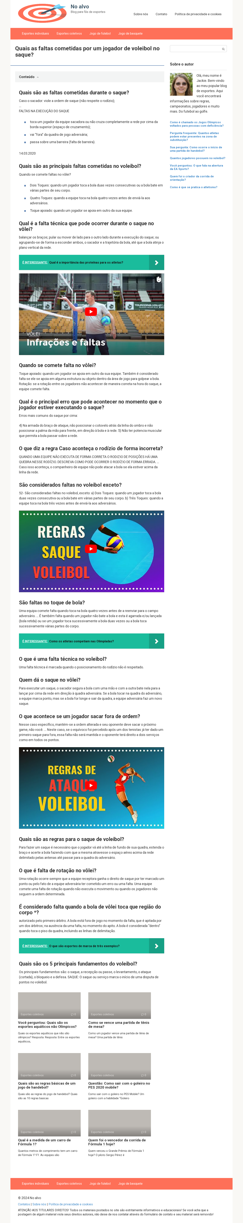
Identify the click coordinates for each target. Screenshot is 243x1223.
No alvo (80, 6)
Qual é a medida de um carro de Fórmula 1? (44, 1142)
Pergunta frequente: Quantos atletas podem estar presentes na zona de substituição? (194, 136)
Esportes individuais (35, 33)
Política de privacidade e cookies (198, 14)
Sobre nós (140, 14)
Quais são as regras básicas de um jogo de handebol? (47, 1085)
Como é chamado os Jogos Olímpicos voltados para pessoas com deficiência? (197, 124)
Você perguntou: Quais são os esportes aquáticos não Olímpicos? (47, 1024)
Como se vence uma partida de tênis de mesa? (118, 1024)
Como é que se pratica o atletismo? (193, 187)
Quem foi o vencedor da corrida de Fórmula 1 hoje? (117, 1142)
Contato (161, 14)
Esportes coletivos (69, 33)
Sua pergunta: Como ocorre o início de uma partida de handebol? (196, 149)
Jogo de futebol (100, 33)
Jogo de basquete (130, 33)
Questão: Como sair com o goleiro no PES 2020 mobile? (119, 1085)
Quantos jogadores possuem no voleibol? (197, 158)
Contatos (24, 1204)
